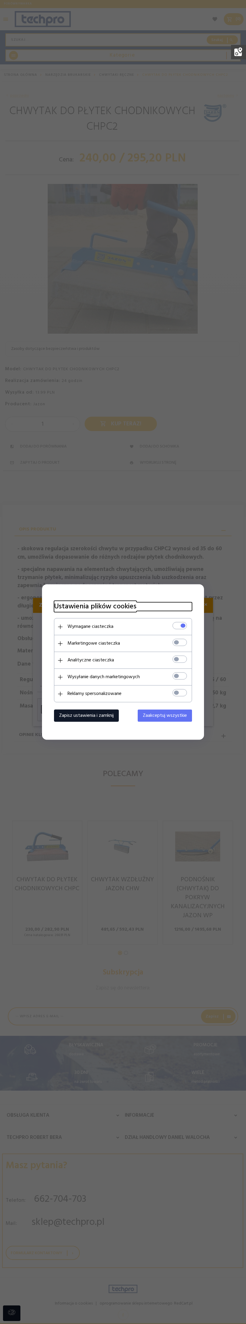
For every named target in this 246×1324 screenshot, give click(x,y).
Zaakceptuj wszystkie (165, 716)
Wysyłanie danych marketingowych (104, 677)
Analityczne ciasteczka (91, 660)
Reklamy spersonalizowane (95, 694)
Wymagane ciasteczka (90, 627)
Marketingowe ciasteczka (94, 643)
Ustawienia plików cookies (95, 606)
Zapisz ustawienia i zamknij (86, 716)
